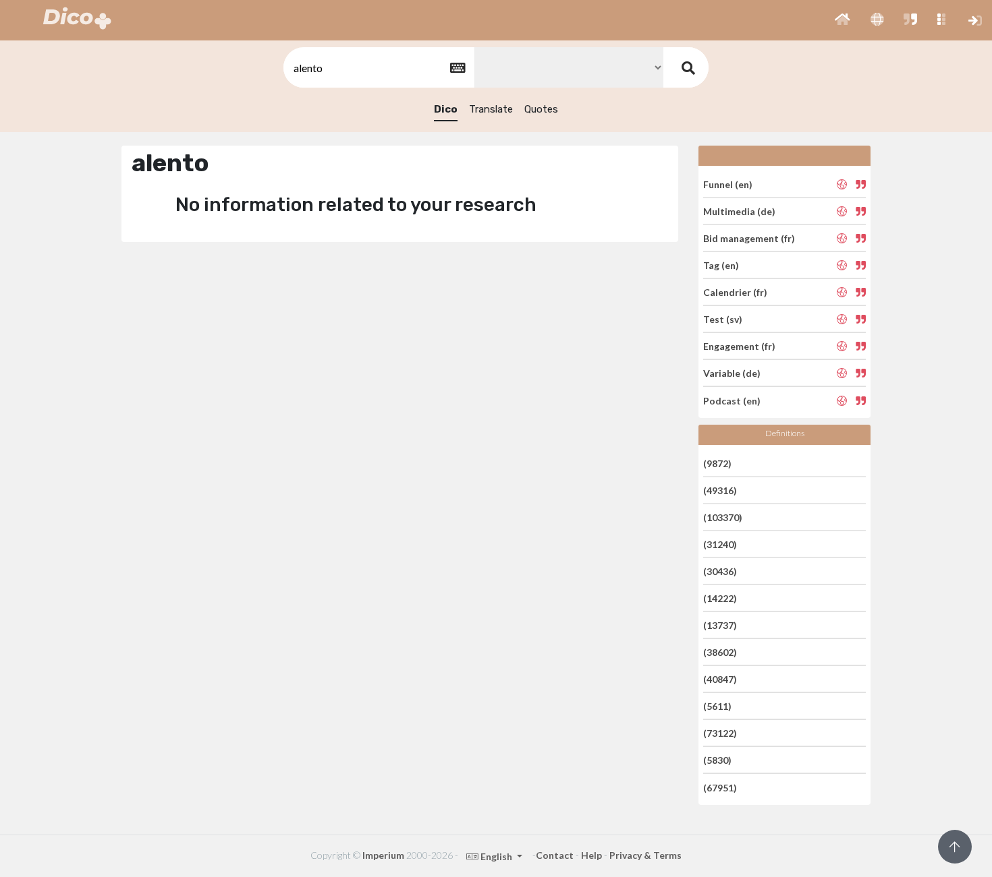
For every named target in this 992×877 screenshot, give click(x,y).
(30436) (720, 571)
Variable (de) (732, 373)
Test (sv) (722, 319)
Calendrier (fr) (735, 292)
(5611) (717, 706)
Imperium (383, 855)
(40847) (720, 679)
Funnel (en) (727, 183)
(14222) (720, 598)
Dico (446, 109)
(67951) (720, 787)
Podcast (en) (732, 400)
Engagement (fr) (739, 346)
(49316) (720, 490)
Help (591, 855)
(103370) (722, 517)
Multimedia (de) (739, 211)
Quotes (541, 109)
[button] (842, 20)
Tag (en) (721, 265)
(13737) (720, 625)
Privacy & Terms (645, 855)
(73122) (720, 733)
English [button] (496, 856)
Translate (491, 109)
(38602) (720, 652)
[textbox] (377, 68)
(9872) (717, 462)
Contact (555, 855)
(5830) (717, 760)
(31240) (720, 544)
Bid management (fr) (749, 238)
